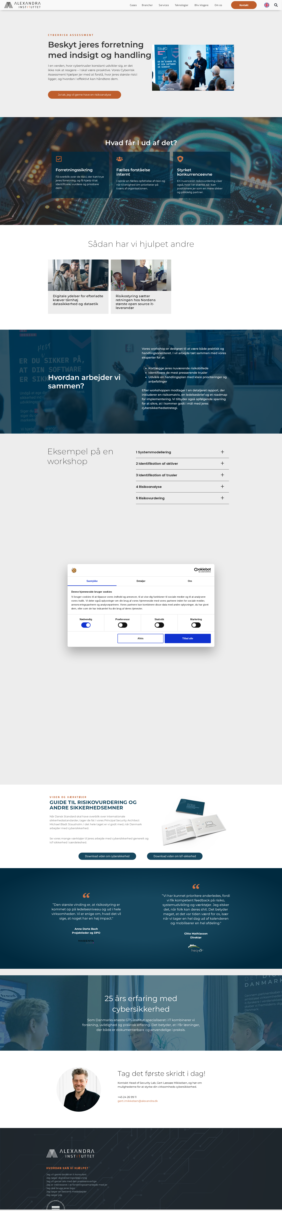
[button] (244, 5)
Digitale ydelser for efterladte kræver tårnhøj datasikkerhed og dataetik (78, 300)
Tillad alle (187, 638)
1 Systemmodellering (153, 452)
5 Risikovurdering (150, 498)
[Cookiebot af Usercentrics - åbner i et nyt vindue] (196, 570)
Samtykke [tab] (92, 581)
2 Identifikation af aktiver (157, 463)
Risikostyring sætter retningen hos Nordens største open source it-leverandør (136, 302)
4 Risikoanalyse (149, 486)
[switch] (122, 625)
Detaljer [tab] (141, 581)
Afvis (140, 638)
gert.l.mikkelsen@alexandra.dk (138, 1101)
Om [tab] (190, 581)
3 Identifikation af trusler (156, 475)
